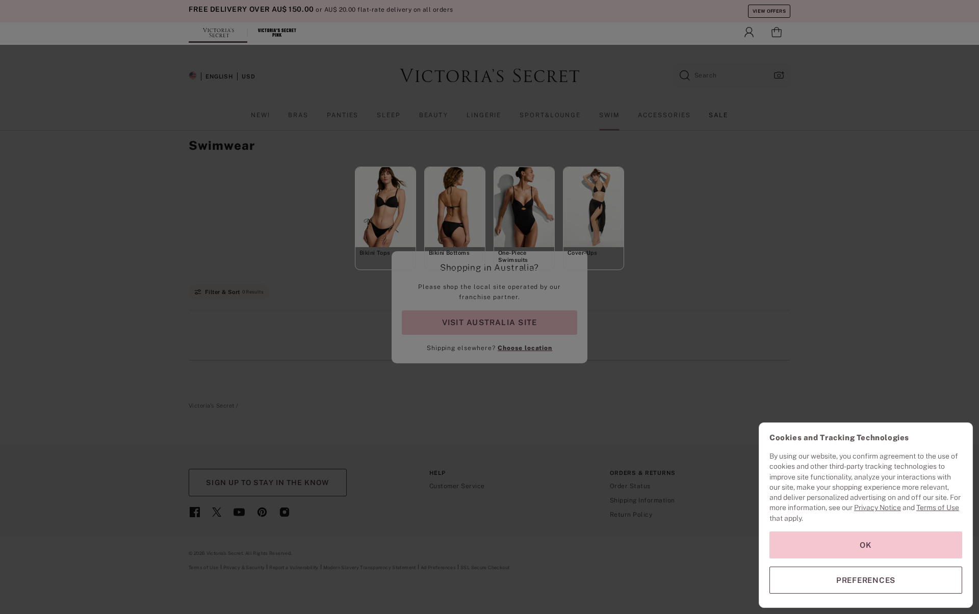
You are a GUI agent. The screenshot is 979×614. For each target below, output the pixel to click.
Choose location (525, 348)
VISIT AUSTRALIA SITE (489, 322)
